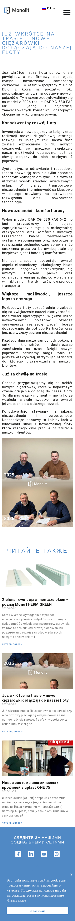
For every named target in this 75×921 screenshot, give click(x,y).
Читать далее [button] (16, 900)
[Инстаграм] (57, 854)
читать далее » (12, 644)
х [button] (71, 874)
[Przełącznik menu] (67, 12)
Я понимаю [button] (38, 911)
